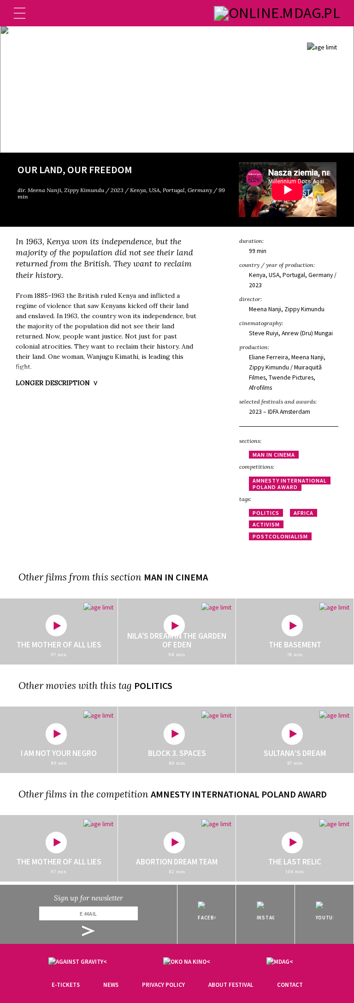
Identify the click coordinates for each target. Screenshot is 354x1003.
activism (266, 524)
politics (266, 512)
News (110, 985)
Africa (303, 512)
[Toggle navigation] (19, 13)
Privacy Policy (163, 985)
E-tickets (66, 985)
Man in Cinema (274, 454)
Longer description (53, 383)
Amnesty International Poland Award (290, 483)
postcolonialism (280, 536)
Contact (290, 985)
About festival (231, 985)
